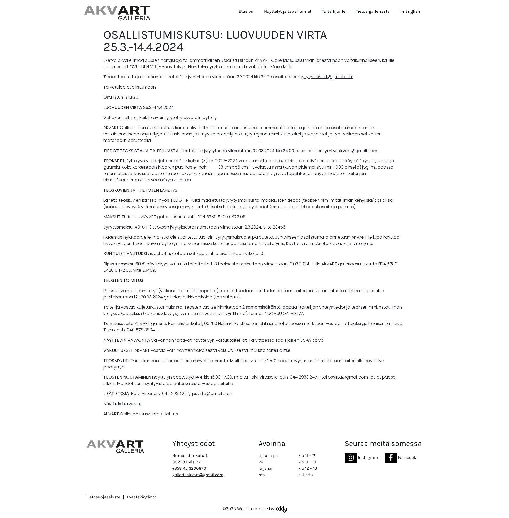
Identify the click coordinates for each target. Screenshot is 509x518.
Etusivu (246, 11)
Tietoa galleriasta (373, 11)
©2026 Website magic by (248, 509)
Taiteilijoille (333, 11)
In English (410, 11)
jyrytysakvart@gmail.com (327, 77)
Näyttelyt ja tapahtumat (287, 11)
